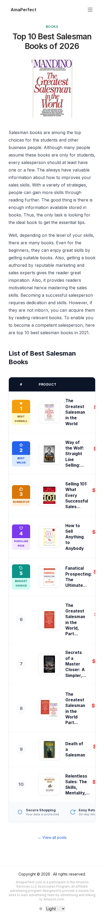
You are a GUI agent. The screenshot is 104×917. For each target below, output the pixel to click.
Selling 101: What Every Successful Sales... (76, 495)
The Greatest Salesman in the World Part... (75, 708)
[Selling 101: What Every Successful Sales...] (49, 495)
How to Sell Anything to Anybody (74, 537)
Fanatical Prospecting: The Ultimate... (78, 577)
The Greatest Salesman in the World (75, 412)
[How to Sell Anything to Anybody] (49, 537)
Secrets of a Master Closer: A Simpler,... (75, 664)
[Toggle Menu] (90, 9)
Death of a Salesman (75, 749)
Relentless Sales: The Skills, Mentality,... (77, 785)
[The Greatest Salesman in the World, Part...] (49, 619)
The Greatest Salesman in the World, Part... (75, 619)
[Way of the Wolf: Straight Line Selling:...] (49, 454)
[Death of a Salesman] (49, 749)
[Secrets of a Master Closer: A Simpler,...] (49, 664)
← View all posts (52, 837)
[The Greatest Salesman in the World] (49, 412)
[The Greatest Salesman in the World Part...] (49, 708)
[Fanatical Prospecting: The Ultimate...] (49, 577)
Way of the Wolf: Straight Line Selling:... (74, 454)
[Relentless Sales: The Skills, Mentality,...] (49, 784)
